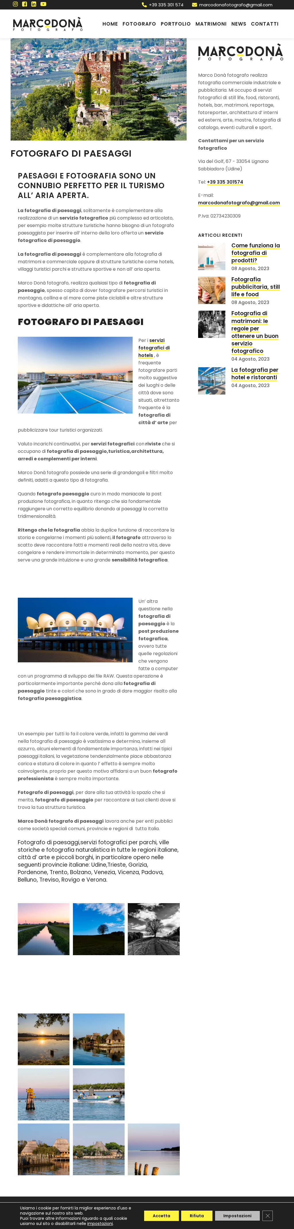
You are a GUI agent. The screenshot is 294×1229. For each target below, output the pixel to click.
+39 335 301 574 (166, 5)
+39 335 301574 (225, 182)
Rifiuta (197, 1216)
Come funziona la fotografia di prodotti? (255, 253)
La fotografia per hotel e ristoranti (254, 373)
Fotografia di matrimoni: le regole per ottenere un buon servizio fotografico (254, 332)
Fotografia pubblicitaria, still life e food (255, 287)
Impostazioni (237, 1216)
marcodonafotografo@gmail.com (235, 5)
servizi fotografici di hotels (154, 348)
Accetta (161, 1216)
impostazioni (100, 1223)
